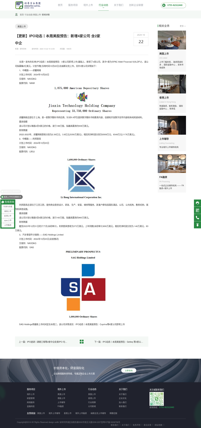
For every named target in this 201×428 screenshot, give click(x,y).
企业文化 (123, 398)
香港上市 (92, 398)
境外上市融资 (81, 413)
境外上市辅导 (54, 413)
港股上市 (61, 398)
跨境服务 (31, 402)
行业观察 (92, 402)
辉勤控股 (113, 413)
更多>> (183, 25)
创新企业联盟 (136, 5)
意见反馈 (147, 424)
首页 (60, 5)
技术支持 (169, 424)
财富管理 (31, 398)
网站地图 (158, 424)
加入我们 (123, 402)
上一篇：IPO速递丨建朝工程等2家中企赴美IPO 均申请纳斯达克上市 (44, 341)
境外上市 (88, 5)
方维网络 (180, 424)
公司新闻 (92, 406)
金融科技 (31, 406)
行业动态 (103, 5)
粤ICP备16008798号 (111, 422)
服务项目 (73, 5)
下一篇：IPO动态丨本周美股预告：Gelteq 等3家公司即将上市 (119, 341)
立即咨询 (129, 370)
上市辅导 (61, 402)
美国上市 (37, 14)
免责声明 (136, 424)
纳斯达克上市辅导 (98, 413)
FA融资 (61, 406)
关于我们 (118, 5)
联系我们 (123, 406)
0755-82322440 (166, 407)
